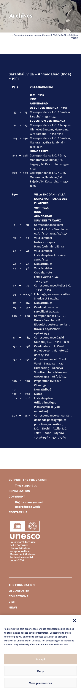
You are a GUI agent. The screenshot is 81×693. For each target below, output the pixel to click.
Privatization (19, 490)
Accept (40, 659)
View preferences (40, 682)
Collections (18, 596)
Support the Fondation (28, 479)
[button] (74, 620)
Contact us (18, 512)
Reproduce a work (27, 506)
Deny (40, 671)
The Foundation (22, 584)
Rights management (29, 502)
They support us (26, 485)
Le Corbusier (19, 590)
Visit (12, 601)
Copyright (17, 496)
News (13, 607)
